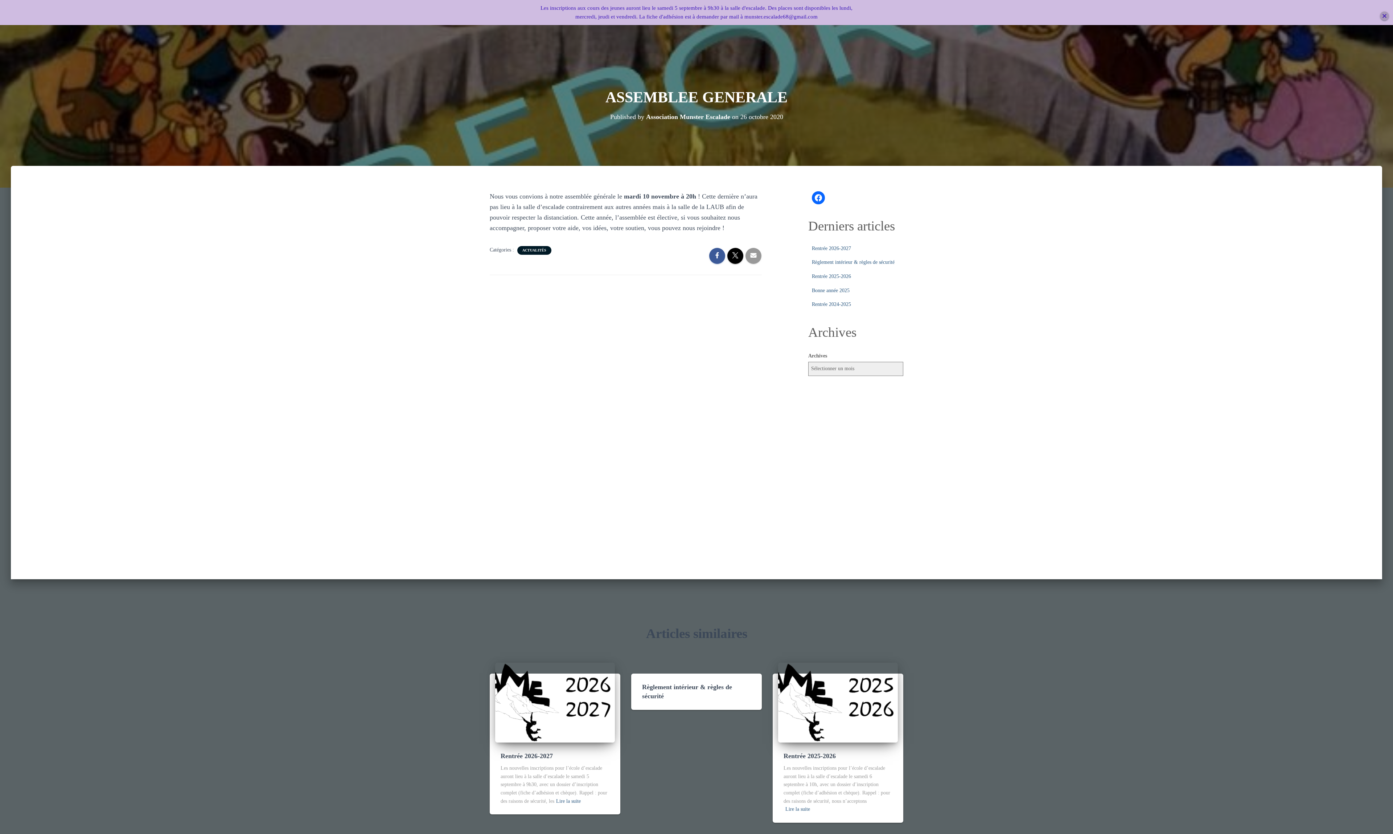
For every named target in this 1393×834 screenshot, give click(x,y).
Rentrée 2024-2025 (831, 304)
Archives (817, 356)
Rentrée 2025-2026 (831, 276)
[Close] (1384, 16)
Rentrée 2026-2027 (831, 248)
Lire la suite (568, 801)
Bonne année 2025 (831, 290)
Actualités (534, 250)
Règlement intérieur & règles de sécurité (853, 262)
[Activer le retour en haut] (1378, 819)
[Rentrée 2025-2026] (838, 702)
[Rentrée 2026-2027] (555, 702)
